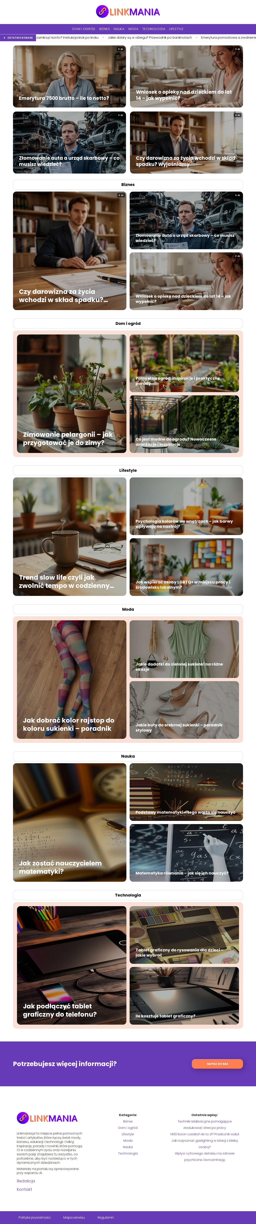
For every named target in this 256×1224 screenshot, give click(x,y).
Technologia (153, 29)
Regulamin (106, 1217)
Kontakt (24, 1189)
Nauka (119, 29)
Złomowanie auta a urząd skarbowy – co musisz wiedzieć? (69, 161)
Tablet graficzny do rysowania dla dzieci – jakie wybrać (179, 952)
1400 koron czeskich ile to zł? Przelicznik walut (204, 1134)
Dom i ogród (83, 29)
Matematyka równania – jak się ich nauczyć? (182, 873)
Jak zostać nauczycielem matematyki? (60, 867)
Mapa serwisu (74, 1217)
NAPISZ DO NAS (217, 1064)
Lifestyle (176, 29)
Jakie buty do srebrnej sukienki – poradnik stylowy (179, 727)
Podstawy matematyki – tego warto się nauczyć (185, 812)
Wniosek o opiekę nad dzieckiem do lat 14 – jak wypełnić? (184, 95)
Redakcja (26, 1181)
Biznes (104, 29)
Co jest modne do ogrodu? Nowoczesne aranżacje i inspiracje (176, 442)
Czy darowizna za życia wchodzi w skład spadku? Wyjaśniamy (185, 161)
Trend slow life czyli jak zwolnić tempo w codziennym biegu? (67, 581)
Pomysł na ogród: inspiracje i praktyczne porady (178, 381)
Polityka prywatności (35, 1217)
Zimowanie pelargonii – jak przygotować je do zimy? (68, 438)
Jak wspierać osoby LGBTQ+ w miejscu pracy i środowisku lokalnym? (183, 584)
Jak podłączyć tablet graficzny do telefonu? (60, 1010)
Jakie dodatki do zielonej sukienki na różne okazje (179, 667)
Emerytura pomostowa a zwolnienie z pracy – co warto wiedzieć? (131, 38)
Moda (133, 29)
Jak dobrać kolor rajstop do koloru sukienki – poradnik (68, 724)
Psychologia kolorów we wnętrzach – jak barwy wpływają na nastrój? (184, 524)
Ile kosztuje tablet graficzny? (165, 1016)
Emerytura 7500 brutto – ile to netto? (64, 98)
